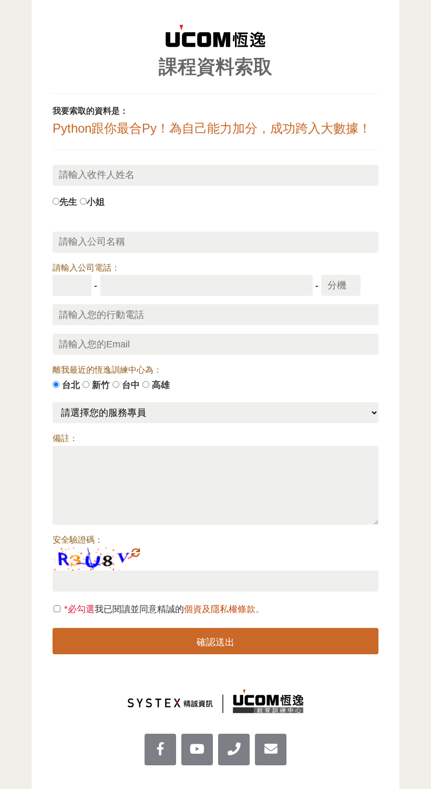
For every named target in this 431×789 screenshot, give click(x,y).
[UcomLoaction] (234, 749)
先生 (68, 201)
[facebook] (160, 749)
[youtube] (197, 749)
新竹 (101, 384)
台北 (71, 384)
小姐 (96, 201)
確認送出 (215, 642)
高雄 (161, 384)
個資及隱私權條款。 (224, 609)
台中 (131, 384)
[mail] (270, 749)
